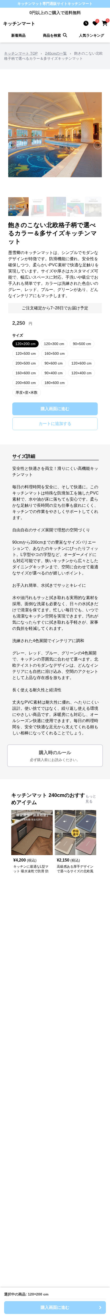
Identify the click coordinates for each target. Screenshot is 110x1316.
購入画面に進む (55, 409)
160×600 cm (26, 373)
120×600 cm (81, 363)
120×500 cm (26, 353)
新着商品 (18, 35)
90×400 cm (54, 373)
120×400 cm (81, 373)
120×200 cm (25, 344)
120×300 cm (54, 344)
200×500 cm (26, 363)
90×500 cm (82, 344)
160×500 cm (55, 353)
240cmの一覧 (56, 53)
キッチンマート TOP (21, 53)
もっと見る (90, 798)
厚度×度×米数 (27, 392)
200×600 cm (26, 383)
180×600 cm (55, 383)
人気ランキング (91, 35)
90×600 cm (54, 363)
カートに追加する (55, 423)
